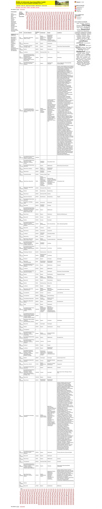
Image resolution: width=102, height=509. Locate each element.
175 (36, 18)
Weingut (79, 64)
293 (66, 23)
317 (73, 24)
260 (39, 22)
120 (55, 15)
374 (59, 27)
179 (45, 18)
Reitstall (87, 53)
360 (27, 27)
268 (57, 22)
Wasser (79, 60)
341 (32, 26)
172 (29, 18)
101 (59, 14)
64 (24, 490)
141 (55, 16)
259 (36, 22)
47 (59, 13)
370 (50, 27)
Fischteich (79, 35)
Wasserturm (79, 63)
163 (57, 17)
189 (68, 18)
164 (59, 17)
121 (57, 15)
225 (55, 20)
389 (45, 28)
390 (48, 28)
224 (52, 20)
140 (52, 16)
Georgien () (78, 18)
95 (47, 14)
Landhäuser (79, 43)
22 (62, 12)
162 (55, 17)
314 (66, 24)
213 (27, 20)
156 (41, 17)
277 (29, 23)
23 (64, 12)
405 (36, 29)
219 (41, 20)
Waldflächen (81, 59)
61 (73, 489)
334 (64, 25)
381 (27, 28)
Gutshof (88, 37)
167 (66, 17)
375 (62, 27)
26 (69, 12)
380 (73, 27)
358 (71, 26)
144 (62, 16)
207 (62, 19)
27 (71, 12)
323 (39, 25)
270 (62, 22)
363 (34, 27)
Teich (78, 57)
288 (55, 23)
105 (68, 14)
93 (44, 14)
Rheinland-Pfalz (14, 26)
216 (34, 20)
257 (32, 22)
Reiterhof (80, 51)
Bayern (12, 15)
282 (41, 23)
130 (29, 16)
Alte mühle (86, 26)
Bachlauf (78, 29)
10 (41, 12)
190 (71, 18)
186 (62, 18)
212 (73, 19)
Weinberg (88, 63)
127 (71, 15)
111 (35, 15)
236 (32, 21)
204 (55, 19)
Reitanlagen (86, 49)
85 (29, 14)
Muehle (77, 45)
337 (71, 25)
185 (59, 18)
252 (68, 21)
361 (29, 27)
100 (57, 14)
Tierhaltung (85, 57)
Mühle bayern (88, 45)
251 (66, 21)
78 (50, 490)
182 (52, 18)
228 (62, 20)
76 (46, 490)
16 (51, 12)
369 (48, 27)
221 (45, 20)
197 (39, 19)
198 (41, 19)
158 (45, 17)
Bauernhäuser (86, 30)
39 (44, 13)
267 (55, 22)
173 (32, 18)
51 (66, 13)
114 (41, 15)
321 (34, 25)
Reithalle (79, 53)
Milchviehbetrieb (87, 43)
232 (71, 20)
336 (68, 25)
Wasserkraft (79, 61)
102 (62, 14)
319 (29, 25)
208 (64, 19)
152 (32, 17)
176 (39, 18)
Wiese (83, 64)
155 (39, 17)
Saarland (12, 27)
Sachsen (12, 28)
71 (37, 490)
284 (45, 23)
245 (52, 21)
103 (64, 14)
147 (68, 16)
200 (46, 19)
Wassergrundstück (85, 60)
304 (43, 24)
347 (45, 26)
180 (48, 18)
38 (42, 13)
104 (66, 14)
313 (64, 24)
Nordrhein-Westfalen (13, 25)
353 (59, 26)
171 (27, 18)
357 (68, 26)
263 (45, 22)
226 (57, 20)
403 (32, 29)
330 (55, 25)
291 (62, 23)
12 (44, 12)
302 (39, 24)
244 (50, 21)
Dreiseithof (89, 33)
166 (64, 17)
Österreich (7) (79, 8)
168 (68, 17)
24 (66, 12)
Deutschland (22, 9)
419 (68, 29)
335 (66, 25)
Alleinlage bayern (79, 26)
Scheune (83, 54)
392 (52, 28)
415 (59, 29)
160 (50, 17)
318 (27, 25)
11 (42, 12)
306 (48, 24)
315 (68, 24)
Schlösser (13, 45)
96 (49, 14)
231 (68, 20)
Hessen (12, 20)
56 (64, 489)
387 (41, 28)
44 (53, 13)
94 (46, 14)
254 (73, 21)
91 (40, 14)
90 (38, 14)
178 (43, 18)
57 (66, 489)
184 (57, 18)
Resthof (78, 54)
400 (71, 28)
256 (29, 22)
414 (57, 29)
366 (41, 27)
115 (43, 15)
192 (28, 19)
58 (68, 489)
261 (41, 22)
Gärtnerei (79, 38)
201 (48, 19)
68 (32, 490)
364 (36, 27)
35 (37, 13)
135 (41, 16)
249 (62, 21)
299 (32, 24)
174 (34, 18)
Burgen (12, 44)
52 (68, 13)
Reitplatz (83, 53)
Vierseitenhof (83, 58)
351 (55, 26)
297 (27, 24)
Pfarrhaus (83, 47)
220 (43, 20)
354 (62, 26)
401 (73, 28)
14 (48, 12)
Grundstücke (13, 47)
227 (59, 20)
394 (57, 28)
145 (64, 16)
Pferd (87, 47)
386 (39, 28)
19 (57, 12)
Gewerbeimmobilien (15, 48)
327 (48, 25)
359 (73, 26)
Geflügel (88, 36)
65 (26, 490)
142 (57, 16)
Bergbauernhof (84, 32)
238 (36, 21)
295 (71, 23)
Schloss (87, 54)
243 (48, 21)
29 (26, 13)
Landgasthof (88, 39)
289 (57, 23)
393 (55, 28)
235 (29, 21)
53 (69, 13)
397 (64, 28)
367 (43, 27)
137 (45, 16)
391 (50, 28)
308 (52, 24)
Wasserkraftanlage (86, 61)
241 (43, 21)
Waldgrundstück (87, 59)
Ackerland (79, 25)
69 (33, 490)
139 (50, 16)
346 (43, 26)
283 (43, 23)
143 (59, 16)
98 (53, 14)
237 (34, 21)
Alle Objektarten (14, 50)
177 (41, 18)
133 (36, 16)
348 (48, 26)
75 (44, 490)
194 (32, 19)
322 (36, 25)
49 (62, 13)
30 (28, 13)
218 (39, 20)
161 (52, 17)
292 (64, 23)
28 (73, 12)
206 (60, 19)
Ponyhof (88, 48)
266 (52, 22)
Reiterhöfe (88, 52)
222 (48, 20)
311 (59, 24)
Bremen (12, 18)
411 (50, 29)
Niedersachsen (14, 23)
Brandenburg (13, 17)
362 (32, 27)
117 (48, 15)
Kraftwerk (77, 39)
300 (34, 24)
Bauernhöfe (78, 32)
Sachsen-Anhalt (14, 29)
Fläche (88, 35)
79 (52, 490)
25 (68, 12)
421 (73, 29)
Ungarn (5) (78, 11)
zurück (17, 9)
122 (59, 15)
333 (62, 25)
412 (52, 29)
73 (41, 490)
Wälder (12, 46)
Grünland (83, 37)
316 (71, 24)
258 (34, 22)
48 (60, 13)
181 (50, 18)
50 (64, 13)
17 (53, 12)
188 (66, 18)
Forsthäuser (84, 36)
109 (30, 15)
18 (55, 12)
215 (32, 20)
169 (71, 17)
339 (27, 26)
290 (59, 23)
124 (64, 15)
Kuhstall (81, 39)
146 (66, 16)
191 (73, 18)
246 (55, 21)
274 (71, 22)
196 (37, 19)
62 (21, 490)
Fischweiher (84, 35)
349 (50, 26)
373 (57, 27)
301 (36, 24)
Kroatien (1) (79, 9)
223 (50, 20)
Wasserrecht (86, 62)
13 (46, 12)
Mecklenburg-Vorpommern (13, 22)
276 (27, 23)
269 (59, 22)
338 (73, 25)
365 (39, 27)
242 (45, 21)
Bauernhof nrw (80, 30)
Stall (89, 55)
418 (66, 29)
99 (55, 14)
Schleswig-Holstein (14, 30)
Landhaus (83, 41)
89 (37, 14)
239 (39, 21)
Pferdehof (84, 48)
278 (32, 23)
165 (62, 17)
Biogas (78, 33)
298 (30, 24)
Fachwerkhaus (83, 34)
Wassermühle (80, 62)
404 (34, 29)
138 (48, 16)
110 (32, 15)
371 (52, 27)
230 (66, 20)
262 (43, 22)
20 (59, 12)
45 (55, 13)
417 (64, 29)
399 (68, 28)
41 (48, 13)
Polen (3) (78, 10)
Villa (77, 59)
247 (57, 21)
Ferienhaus (89, 34)
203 (53, 19)
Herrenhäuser (84, 38)
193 (30, 19)
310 (57, 24)
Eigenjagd (77, 34)
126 (68, 15)
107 (73, 14)
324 (41, 25)
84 (28, 14)
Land (84, 39)
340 (29, 26)
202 (51, 19)
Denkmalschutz (83, 33)
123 (62, 15)
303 (41, 24)
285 (48, 23)
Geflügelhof (79, 37)
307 (50, 24)
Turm (89, 57)
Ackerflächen (87, 23)
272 (66, 22)
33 (33, 13)
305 (46, 24)
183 (55, 18)
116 (46, 15)
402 (30, 29)
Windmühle (87, 64)
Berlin (12, 16)
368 (45, 27)
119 (52, 15)
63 (23, 490)
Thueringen (13, 31)
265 (50, 22)
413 (55, 29)
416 (62, 29)
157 (43, 17)
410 (48, 29)
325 (43, 25)
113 (39, 15)
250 (64, 21)
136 (43, 16)
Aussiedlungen (14, 39)
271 (64, 22)
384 (34, 28)
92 (42, 14)
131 (32, 16)
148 (71, 16)
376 (64, 27)
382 (29, 28)
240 (41, 21)
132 (34, 16)
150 (27, 17)
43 (51, 13)
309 (55, 24)
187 (64, 18)
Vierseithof (89, 58)
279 (34, 23)
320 (32, 25)
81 (55, 490)
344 (39, 26)
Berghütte (89, 32)
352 (57, 26)
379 (71, 27)
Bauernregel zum (58, 5)
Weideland (84, 63)
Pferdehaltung (79, 48)
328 (50, 25)
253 (71, 21)
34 (35, 13)
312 (62, 24)
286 (50, 23)
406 (39, 29)
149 (73, 16)
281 (39, 23)
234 (27, 21)
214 (29, 20)
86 (31, 14)
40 (46, 13)
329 (52, 25)
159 (48, 17)
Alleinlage (86, 25)
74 (43, 490)
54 (71, 13)
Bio (76, 33)
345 (41, 26)
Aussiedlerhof (86, 27)
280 (36, 23)
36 (39, 13)
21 (60, 12)
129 (27, 16)
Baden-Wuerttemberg (13, 14)
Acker (78, 23)
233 (73, 20)
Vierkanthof (78, 58)
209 (67, 19)
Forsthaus (79, 36)
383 (32, 28)
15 (50, 12)
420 (71, 29)
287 (52, 23)
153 (34, 17)
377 (66, 27)
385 (36, 28)
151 (29, 17)
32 (31, 13)
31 (30, 13)
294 (68, 23)
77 (48, 490)
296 (73, 23)
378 (68, 27)
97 (51, 14)
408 (43, 29)
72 (39, 490)
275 (73, 22)
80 (53, 490)
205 (57, 19)
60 (71, 489)
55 (73, 13)
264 (48, 22)
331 (57, 25)
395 (59, 28)
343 (36, 26)
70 (35, 490)
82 (57, 490)
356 (66, 26)
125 (66, 15)
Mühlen (78, 47)
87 (33, 14)
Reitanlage (80, 49)
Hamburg (13, 19)
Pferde (89, 47)
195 (35, 19)
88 (35, 14)
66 (28, 490)
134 (39, 16)
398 (66, 28)
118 (50, 15)
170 (73, 17)
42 (50, 13)
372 (55, 27)
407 (41, 29)
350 (52, 26)
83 (26, 14)
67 (30, 490)
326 (45, 25)
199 (44, 19)
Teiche (81, 57)
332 (59, 25)
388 (43, 28)
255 (27, 22)
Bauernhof (85, 29)
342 (34, 26)
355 (64, 26)
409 (46, 29)
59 (70, 489)
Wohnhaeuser (13, 49)
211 (71, 19)
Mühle (82, 45)
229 (64, 20)
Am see (81, 27)
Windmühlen (83, 65)
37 (40, 13)
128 (73, 15)
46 (57, 13)
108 (28, 15)
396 (62, 28)
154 (36, 17)
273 (68, 22)
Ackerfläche (82, 23)
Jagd (88, 38)
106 (71, 14)
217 (36, 20)
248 (59, 21)
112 (37, 15)
